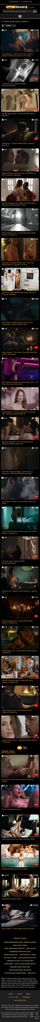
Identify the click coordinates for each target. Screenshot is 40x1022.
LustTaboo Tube (27, 1)
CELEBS (31, 7)
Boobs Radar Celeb (31, 1014)
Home (11, 994)
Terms (19, 994)
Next (24, 748)
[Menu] (20, 16)
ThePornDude (14, 1)
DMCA (28, 994)
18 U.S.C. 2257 (13, 997)
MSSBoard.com (20, 1000)
